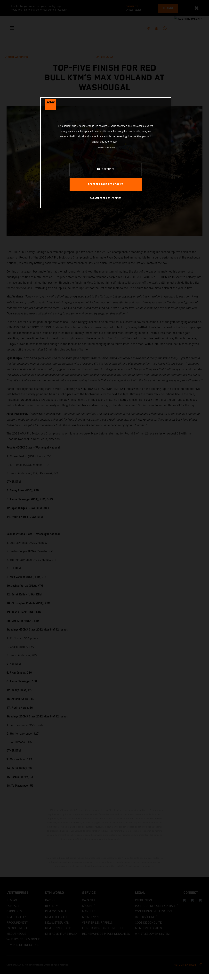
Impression (111, 147)
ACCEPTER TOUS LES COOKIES (105, 184)
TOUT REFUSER (105, 169)
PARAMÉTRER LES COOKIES (106, 198)
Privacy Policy (101, 147)
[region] (105, 152)
